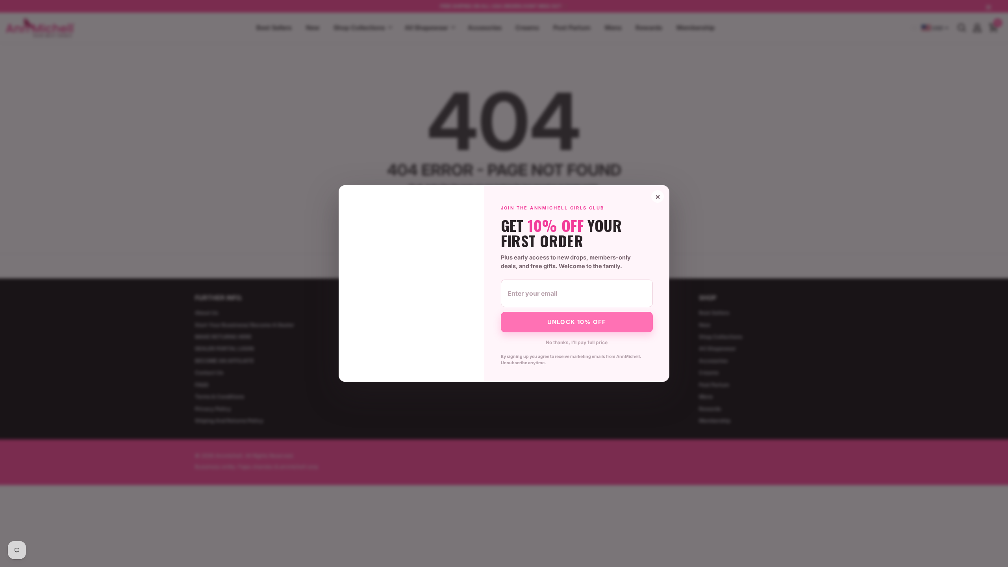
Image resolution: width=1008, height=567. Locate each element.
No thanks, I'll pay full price (577, 342)
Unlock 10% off (576, 322)
